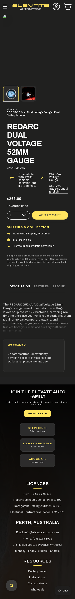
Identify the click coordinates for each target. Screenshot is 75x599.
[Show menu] (5, 7)
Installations (37, 577)
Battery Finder (37, 571)
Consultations (37, 583)
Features (41, 286)
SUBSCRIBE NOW (37, 413)
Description (20, 286)
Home (10, 109)
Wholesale (37, 589)
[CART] (68, 7)
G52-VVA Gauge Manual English (58, 188)
